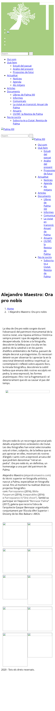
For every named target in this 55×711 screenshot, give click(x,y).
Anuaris (17, 110)
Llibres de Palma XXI (24, 94)
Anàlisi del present (23, 69)
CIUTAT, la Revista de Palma (28, 114)
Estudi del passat (22, 65)
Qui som (11, 59)
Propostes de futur (23, 72)
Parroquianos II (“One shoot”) (21, 497)
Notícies (17, 78)
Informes (18, 98)
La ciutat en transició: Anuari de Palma (49, 226)
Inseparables (30, 494)
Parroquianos (16, 491)
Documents (13, 91)
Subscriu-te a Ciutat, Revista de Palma (49, 268)
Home (10, 308)
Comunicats (19, 101)
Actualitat (12, 75)
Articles (11, 88)
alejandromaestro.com (37, 475)
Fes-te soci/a (14, 117)
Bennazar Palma (39, 501)
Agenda (17, 81)
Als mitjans (19, 85)
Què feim (12, 62)
